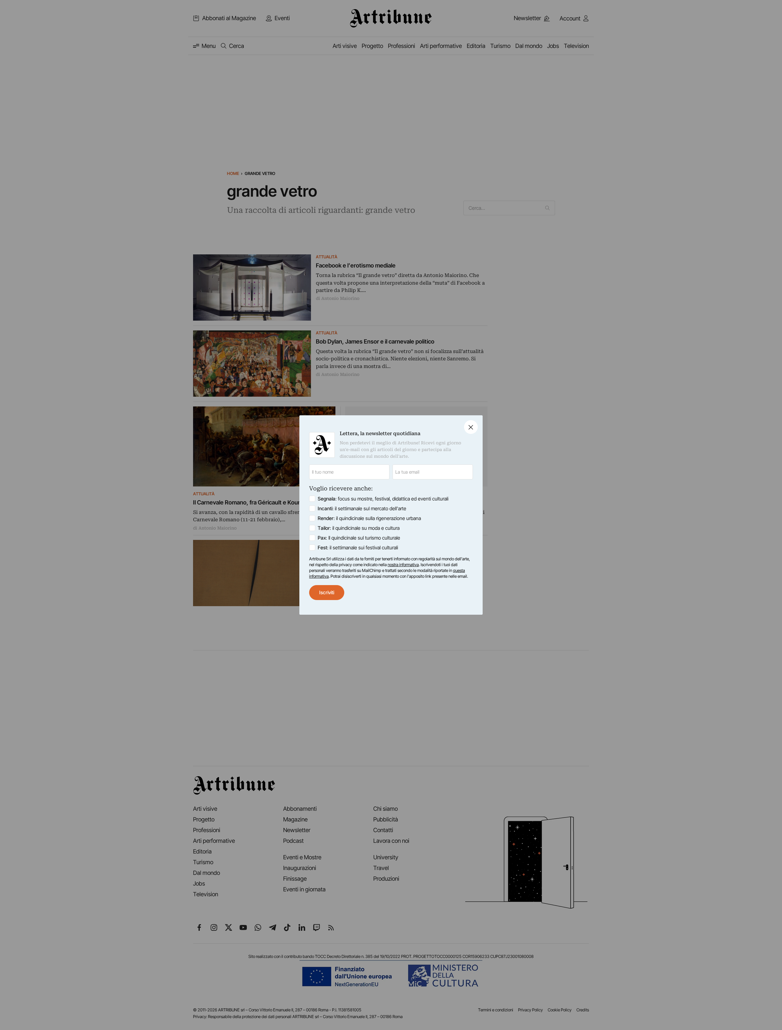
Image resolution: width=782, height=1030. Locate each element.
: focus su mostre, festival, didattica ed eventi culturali (383, 499)
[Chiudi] (471, 427)
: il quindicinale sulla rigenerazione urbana (369, 518)
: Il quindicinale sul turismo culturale (359, 538)
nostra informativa (403, 564)
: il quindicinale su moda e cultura (359, 528)
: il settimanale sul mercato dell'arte (362, 508)
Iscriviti (326, 592)
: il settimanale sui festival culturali (358, 547)
